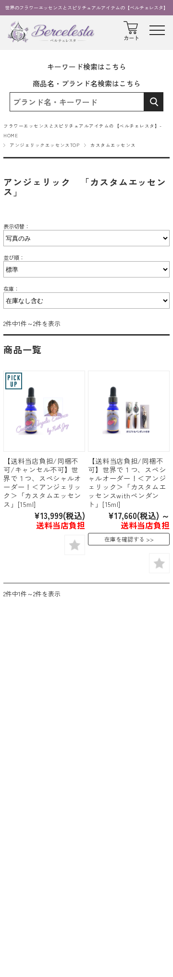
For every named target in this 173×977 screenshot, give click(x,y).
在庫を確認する (124, 539)
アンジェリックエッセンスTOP (44, 145)
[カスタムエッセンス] (44, 411)
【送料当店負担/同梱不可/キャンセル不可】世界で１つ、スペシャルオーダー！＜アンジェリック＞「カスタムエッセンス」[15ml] (42, 482)
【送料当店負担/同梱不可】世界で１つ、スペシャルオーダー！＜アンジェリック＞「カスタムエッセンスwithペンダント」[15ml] (127, 482)
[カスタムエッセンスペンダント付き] (128, 411)
